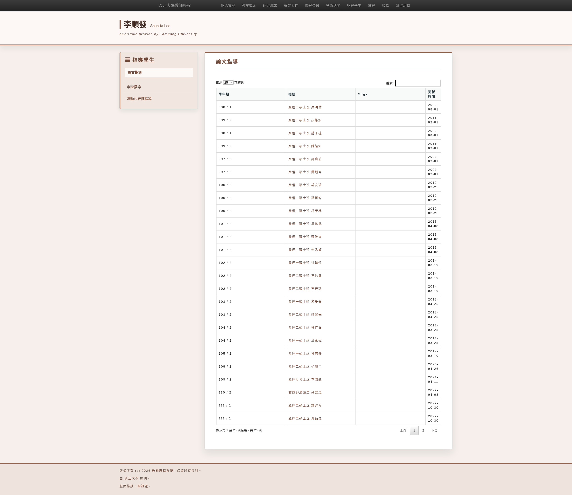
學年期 (224, 94)
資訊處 (142, 486)
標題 (292, 94)
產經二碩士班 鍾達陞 (305, 405)
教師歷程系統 (162, 470)
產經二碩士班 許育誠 (305, 159)
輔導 (371, 5)
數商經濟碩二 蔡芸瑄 (305, 392)
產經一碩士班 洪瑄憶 (305, 262)
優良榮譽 (312, 5)
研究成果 (270, 5)
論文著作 (291, 5)
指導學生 (354, 5)
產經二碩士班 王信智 (305, 275)
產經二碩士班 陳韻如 (305, 146)
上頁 (403, 430)
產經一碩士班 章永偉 (305, 340)
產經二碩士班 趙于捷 (305, 133)
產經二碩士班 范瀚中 (305, 366)
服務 (385, 5)
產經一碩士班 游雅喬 (305, 301)
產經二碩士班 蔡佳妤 (305, 327)
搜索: (390, 83)
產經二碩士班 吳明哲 (305, 107)
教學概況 (249, 5)
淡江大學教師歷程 (175, 5)
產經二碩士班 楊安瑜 (305, 185)
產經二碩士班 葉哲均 (305, 198)
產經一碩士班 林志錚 (305, 353)
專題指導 (134, 87)
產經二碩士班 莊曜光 (305, 314)
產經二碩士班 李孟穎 (305, 250)
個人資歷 (228, 5)
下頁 (434, 430)
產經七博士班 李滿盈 (305, 379)
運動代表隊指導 (139, 99)
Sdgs (363, 94)
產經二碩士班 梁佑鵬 (305, 224)
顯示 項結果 (230, 82)
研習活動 (403, 5)
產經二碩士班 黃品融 (305, 418)
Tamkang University (178, 34)
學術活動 (333, 5)
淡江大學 (131, 478)
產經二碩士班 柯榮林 (305, 211)
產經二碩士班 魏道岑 (305, 172)
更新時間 (431, 94)
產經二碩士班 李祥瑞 (305, 288)
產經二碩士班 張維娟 (305, 120)
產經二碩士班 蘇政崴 (305, 237)
